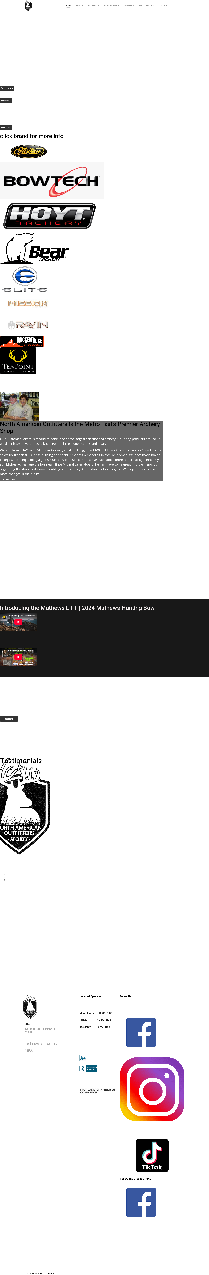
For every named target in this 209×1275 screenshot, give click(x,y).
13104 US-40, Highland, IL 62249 (40, 1030)
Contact (163, 5)
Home (68, 5)
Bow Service (128, 5)
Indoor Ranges (110, 5)
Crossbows (92, 5)
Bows (78, 5)
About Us (9, 479)
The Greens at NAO (146, 5)
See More (9, 719)
